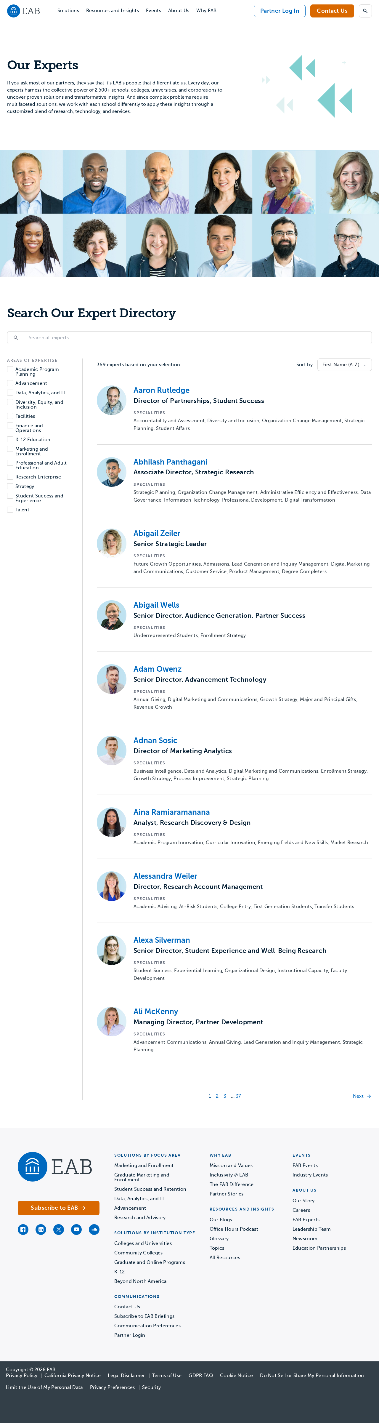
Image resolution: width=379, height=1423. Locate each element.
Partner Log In (279, 11)
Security (151, 1387)
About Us (179, 10)
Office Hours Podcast (234, 1229)
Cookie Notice (236, 1375)
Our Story (304, 1200)
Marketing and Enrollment (31, 451)
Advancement (31, 383)
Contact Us (332, 11)
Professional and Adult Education (41, 465)
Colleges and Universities (143, 1243)
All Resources (225, 1257)
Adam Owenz (158, 669)
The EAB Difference (232, 1184)
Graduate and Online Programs (149, 1262)
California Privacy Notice (72, 1375)
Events (153, 10)
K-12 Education (32, 439)
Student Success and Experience (39, 498)
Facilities (25, 416)
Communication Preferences (147, 1325)
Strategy (24, 486)
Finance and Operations (29, 428)
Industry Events (310, 1175)
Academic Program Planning (37, 372)
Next (358, 1096)
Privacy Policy (21, 1375)
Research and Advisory (140, 1217)
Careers (301, 1210)
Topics (217, 1248)
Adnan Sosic (155, 740)
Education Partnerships (319, 1248)
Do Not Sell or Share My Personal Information (312, 1375)
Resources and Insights (112, 10)
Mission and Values (231, 1165)
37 (238, 1096)
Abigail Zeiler (157, 533)
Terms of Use (167, 1375)
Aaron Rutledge (162, 390)
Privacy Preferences (112, 1387)
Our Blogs (221, 1219)
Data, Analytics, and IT (40, 393)
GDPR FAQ (201, 1375)
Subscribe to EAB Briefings (144, 1316)
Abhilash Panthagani (171, 462)
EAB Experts (306, 1219)
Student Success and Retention (150, 1189)
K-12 (119, 1272)
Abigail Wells (156, 605)
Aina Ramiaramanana (172, 812)
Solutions (68, 10)
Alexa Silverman (162, 940)
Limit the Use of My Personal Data (44, 1387)
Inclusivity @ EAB (229, 1175)
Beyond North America (140, 1281)
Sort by (304, 364)
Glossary (219, 1238)
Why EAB (206, 10)
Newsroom (305, 1238)
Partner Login (129, 1335)
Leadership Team (312, 1229)
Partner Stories (227, 1194)
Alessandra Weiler (165, 876)
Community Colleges (138, 1253)
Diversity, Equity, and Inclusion (39, 404)
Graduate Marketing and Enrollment (141, 1177)
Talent (22, 510)
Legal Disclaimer (126, 1375)
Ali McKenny (156, 1011)
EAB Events (305, 1165)
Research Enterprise (38, 477)
